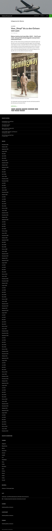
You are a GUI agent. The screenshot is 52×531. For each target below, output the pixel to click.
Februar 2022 (4, 208)
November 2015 (5, 353)
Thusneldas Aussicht (6, 124)
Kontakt (42, 15)
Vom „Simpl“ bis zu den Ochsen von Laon (25, 29)
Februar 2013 (4, 426)
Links (47, 15)
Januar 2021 (4, 233)
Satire (3, 468)
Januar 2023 (4, 190)
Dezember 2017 (5, 303)
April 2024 (4, 174)
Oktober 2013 (4, 408)
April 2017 (4, 321)
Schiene (3, 471)
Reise (13, 110)
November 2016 (5, 333)
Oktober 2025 (4, 146)
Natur (3, 461)
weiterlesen (14, 106)
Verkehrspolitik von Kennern (7, 507)
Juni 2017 (4, 317)
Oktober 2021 (4, 217)
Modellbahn (4, 459)
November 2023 (5, 180)
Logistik (3, 455)
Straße (3, 475)
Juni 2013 (4, 417)
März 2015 (4, 369)
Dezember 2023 (5, 178)
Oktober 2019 (4, 258)
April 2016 (4, 344)
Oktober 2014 (4, 380)
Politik (3, 464)
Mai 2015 (4, 367)
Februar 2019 (4, 274)
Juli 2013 (4, 415)
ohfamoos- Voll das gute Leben (8, 488)
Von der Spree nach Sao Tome (7, 135)
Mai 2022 (4, 201)
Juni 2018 (4, 290)
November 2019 (5, 255)
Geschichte (4, 450)
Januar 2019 (4, 276)
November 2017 (5, 305)
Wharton (22, 110)
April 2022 (4, 203)
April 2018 (4, 294)
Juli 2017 (4, 315)
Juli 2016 (4, 337)
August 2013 (4, 412)
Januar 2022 (4, 210)
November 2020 (5, 235)
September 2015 (5, 358)
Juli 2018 (4, 287)
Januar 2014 (4, 401)
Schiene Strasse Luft (7, 16)
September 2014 (5, 383)
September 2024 (5, 167)
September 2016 (5, 335)
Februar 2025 (4, 160)
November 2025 (5, 144)
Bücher (3, 448)
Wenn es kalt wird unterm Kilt (8, 128)
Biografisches (4, 446)
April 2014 (4, 394)
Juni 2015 (4, 365)
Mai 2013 (4, 419)
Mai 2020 (4, 242)
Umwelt (3, 480)
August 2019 (4, 262)
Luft (2, 457)
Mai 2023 (4, 185)
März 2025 (4, 158)
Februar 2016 (4, 349)
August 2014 (4, 385)
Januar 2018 (4, 301)
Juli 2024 (4, 169)
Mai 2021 (4, 226)
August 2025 (4, 151)
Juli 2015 (4, 362)
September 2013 (5, 410)
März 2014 (4, 396)
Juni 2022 (4, 199)
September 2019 (5, 260)
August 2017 (4, 312)
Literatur (3, 452)
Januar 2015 (4, 374)
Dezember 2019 (5, 253)
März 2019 (4, 271)
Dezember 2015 (5, 351)
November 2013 (5, 405)
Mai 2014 (4, 392)
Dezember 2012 (5, 430)
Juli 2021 (4, 221)
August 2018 (4, 285)
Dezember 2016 (5, 330)
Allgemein (13, 26)
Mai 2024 (4, 171)
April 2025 (4, 155)
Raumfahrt (4, 466)
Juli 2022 (4, 196)
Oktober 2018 (4, 283)
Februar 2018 (4, 299)
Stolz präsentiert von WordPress (7, 529)
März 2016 (4, 346)
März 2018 (4, 296)
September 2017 (5, 310)
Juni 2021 (4, 224)
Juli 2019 (4, 265)
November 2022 (5, 192)
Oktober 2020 (4, 237)
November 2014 (5, 378)
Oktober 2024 (4, 165)
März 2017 (4, 324)
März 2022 (4, 205)
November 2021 (5, 215)
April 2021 (4, 228)
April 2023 (4, 187)
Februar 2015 (4, 371)
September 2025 (5, 149)
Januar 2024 (4, 176)
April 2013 (4, 421)
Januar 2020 (4, 251)
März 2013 (4, 424)
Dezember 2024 (5, 162)
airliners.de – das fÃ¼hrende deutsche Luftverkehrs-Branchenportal (15, 496)
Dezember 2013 (5, 403)
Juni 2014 (4, 390)
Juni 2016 (4, 340)
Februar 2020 (4, 249)
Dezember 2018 (5, 278)
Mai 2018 (4, 292)
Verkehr (17, 110)
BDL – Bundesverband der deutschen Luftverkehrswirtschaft (14, 498)
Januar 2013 (4, 428)
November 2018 (5, 280)
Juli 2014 (4, 387)
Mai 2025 (4, 153)
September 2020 (5, 240)
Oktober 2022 (4, 194)
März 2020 (4, 246)
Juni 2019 (4, 267)
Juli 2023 (4, 183)
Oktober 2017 (4, 308)
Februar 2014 (4, 399)
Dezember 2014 (5, 376)
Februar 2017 (4, 326)
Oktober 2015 (4, 355)
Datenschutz (36, 15)
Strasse (3, 473)
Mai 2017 (4, 319)
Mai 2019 (4, 269)
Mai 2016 (4, 342)
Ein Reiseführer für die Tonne (7, 121)
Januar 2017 (4, 328)
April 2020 (4, 244)
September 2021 (5, 219)
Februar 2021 (4, 230)
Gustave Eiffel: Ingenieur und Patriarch (9, 131)
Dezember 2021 (5, 212)
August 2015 (4, 360)
